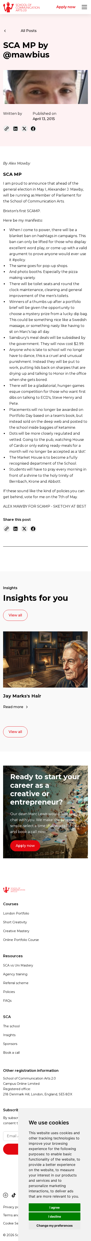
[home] (21, 7)
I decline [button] (54, 1216)
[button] (83, 7)
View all (15, 615)
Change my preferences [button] (54, 1225)
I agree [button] (54, 1207)
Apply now (66, 7)
